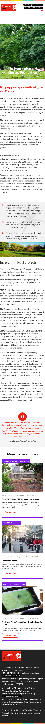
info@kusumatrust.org (29, 673)
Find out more (10, 512)
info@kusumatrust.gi (26, 693)
